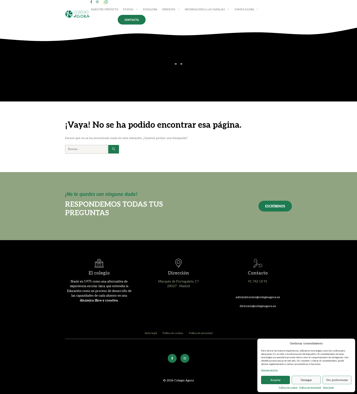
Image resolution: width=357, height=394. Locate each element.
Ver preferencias (337, 380)
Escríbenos (275, 206)
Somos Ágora (244, 9)
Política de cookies (288, 387)
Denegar (306, 380)
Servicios (168, 9)
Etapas (128, 9)
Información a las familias (205, 9)
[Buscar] (113, 149)
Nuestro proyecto (104, 9)
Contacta (131, 20)
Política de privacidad (310, 387)
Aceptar (275, 380)
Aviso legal (328, 387)
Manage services (269, 370)
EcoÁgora (150, 9)
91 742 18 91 (258, 281)
